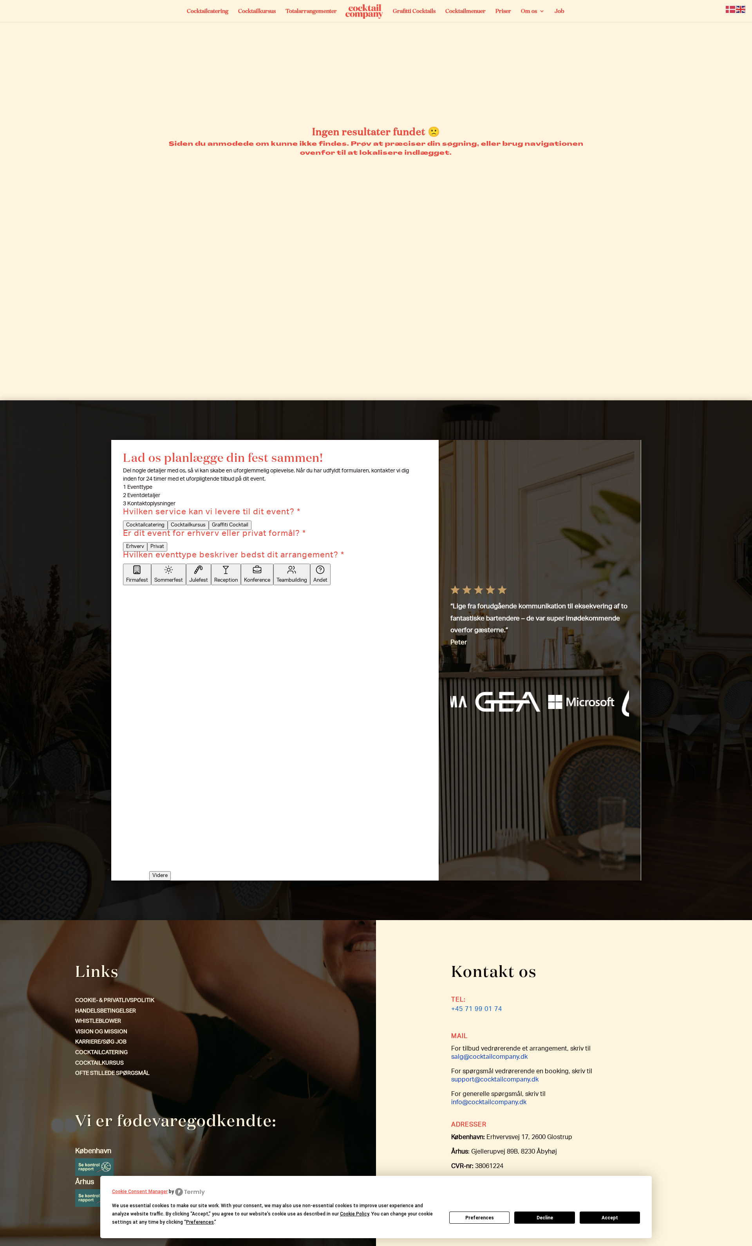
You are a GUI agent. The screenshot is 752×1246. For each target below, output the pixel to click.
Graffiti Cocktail (230, 525)
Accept (610, 1218)
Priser (503, 11)
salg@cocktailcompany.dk (489, 1057)
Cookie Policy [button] (354, 1214)
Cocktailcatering (207, 11)
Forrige (134, 847)
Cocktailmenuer (465, 11)
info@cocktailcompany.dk (488, 1103)
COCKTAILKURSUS (99, 1063)
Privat (157, 547)
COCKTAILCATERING (101, 1053)
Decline (545, 1218)
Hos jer (199, 602)
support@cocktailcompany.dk (495, 1080)
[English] (741, 10)
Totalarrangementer (311, 11)
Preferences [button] (200, 1222)
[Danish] (731, 10)
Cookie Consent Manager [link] (140, 1191)
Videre (160, 876)
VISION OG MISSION (101, 1032)
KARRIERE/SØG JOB (101, 1042)
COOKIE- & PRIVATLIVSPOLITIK (114, 1001)
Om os (529, 11)
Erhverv (135, 547)
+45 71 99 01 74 (476, 1010)
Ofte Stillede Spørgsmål (112, 1073)
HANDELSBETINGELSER (105, 1011)
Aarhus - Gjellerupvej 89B (155, 602)
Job (559, 11)
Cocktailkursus (257, 11)
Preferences (479, 1218)
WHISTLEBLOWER (98, 1021)
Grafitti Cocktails (414, 11)
